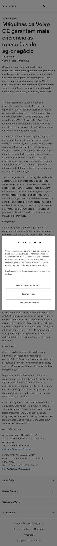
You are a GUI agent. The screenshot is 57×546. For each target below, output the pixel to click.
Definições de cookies (28, 303)
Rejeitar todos (28, 294)
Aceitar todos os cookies (28, 285)
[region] (28, 273)
